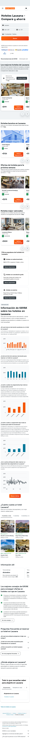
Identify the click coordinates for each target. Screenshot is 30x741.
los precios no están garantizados (9, 726)
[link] (9, 267)
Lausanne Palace (7, 232)
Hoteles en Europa (22, 713)
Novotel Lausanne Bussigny (10, 190)
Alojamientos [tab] (6, 687)
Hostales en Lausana (9, 696)
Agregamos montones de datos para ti (12, 733)
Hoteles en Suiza (9, 714)
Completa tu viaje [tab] (17, 687)
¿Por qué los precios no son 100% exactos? (13, 736)
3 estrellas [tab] (16, 515)
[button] (2, 8)
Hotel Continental (7, 98)
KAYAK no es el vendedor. (9, 731)
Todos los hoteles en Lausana (8, 707)
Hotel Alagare (6, 144)
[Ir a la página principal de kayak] (10, 8)
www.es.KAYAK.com (7, 713)
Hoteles (14, 713)
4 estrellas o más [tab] (6, 515)
